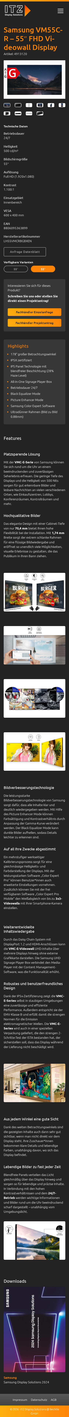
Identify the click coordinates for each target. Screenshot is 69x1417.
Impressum (20, 1400)
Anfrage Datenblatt (25, 252)
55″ (16, 269)
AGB (53, 1400)
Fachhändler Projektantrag (34, 323)
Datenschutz (39, 1400)
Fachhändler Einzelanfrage (34, 312)
